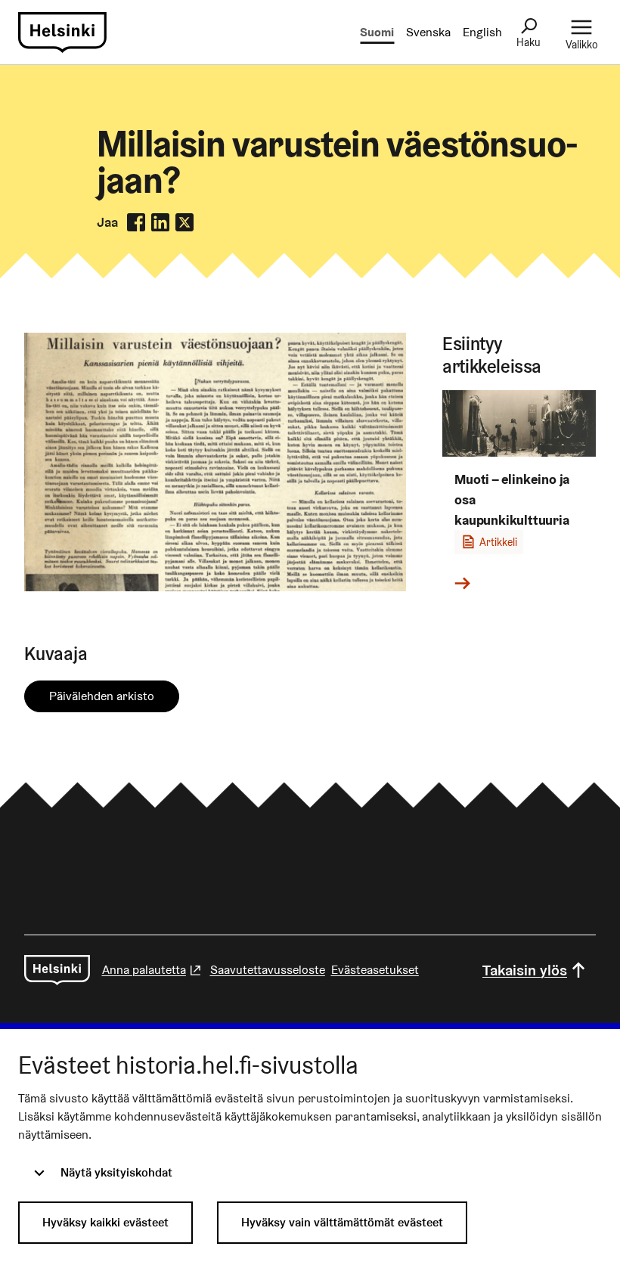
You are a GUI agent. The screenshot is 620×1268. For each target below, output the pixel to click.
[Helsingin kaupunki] (57, 970)
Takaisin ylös (524, 970)
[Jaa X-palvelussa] (184, 222)
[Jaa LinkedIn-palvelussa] (160, 222)
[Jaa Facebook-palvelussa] (136, 222)
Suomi (377, 32)
